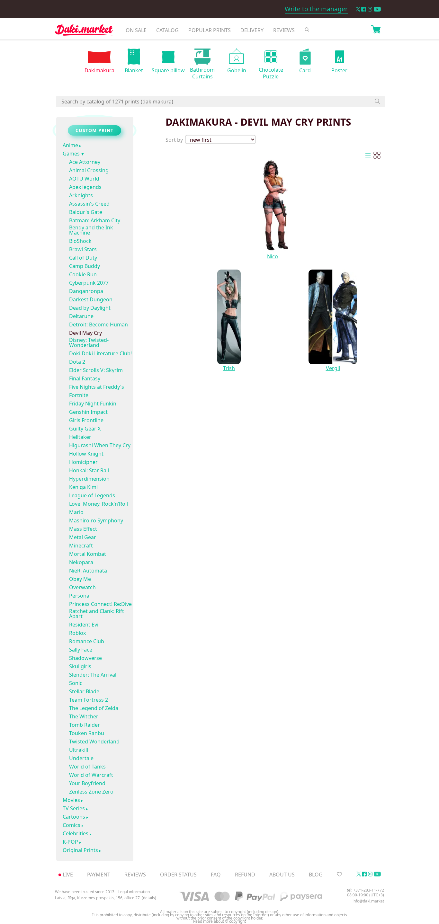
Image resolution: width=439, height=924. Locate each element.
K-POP (70, 842)
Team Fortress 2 (88, 699)
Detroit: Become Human (98, 324)
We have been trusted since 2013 (84, 891)
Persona (79, 595)
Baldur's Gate (85, 212)
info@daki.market (368, 901)
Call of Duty (83, 257)
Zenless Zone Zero (91, 791)
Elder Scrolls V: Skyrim (96, 370)
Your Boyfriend (87, 783)
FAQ (216, 874)
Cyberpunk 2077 (89, 282)
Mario (76, 512)
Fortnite (78, 395)
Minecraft (81, 545)
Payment (98, 874)
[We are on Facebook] (363, 9)
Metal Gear (82, 537)
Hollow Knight (86, 453)
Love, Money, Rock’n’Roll (98, 503)
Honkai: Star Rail (89, 470)
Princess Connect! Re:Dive (100, 604)
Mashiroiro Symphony (96, 520)
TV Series (74, 809)
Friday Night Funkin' (93, 403)
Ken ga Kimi (83, 487)
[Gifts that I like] (339, 874)
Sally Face (80, 649)
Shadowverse (85, 658)
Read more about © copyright (219, 921)
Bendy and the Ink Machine (91, 230)
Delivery (252, 30)
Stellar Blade (84, 691)
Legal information (134, 891)
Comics (71, 825)
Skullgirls (80, 666)
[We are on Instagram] (370, 9)
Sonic (75, 683)
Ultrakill (78, 749)
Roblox (77, 632)
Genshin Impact (88, 411)
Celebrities (75, 834)
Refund (245, 874)
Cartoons (74, 817)
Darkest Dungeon (90, 299)
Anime (70, 145)
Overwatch (82, 587)
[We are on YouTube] (377, 9)
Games (71, 154)
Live (68, 874)
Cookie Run (83, 274)
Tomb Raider (84, 724)
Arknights (81, 195)
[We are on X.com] (357, 9)
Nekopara (81, 562)
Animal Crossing (89, 170)
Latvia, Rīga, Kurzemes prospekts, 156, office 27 (97, 898)
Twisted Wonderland (94, 741)
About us (282, 874)
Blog (316, 874)
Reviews (284, 30)
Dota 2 (77, 361)
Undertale (81, 758)
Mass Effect (83, 528)
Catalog (167, 30)
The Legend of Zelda (93, 708)
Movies (71, 800)
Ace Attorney (84, 161)
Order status (178, 874)
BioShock (80, 241)
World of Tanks (87, 766)
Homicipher (83, 462)
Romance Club (86, 641)
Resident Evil (84, 624)
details (149, 898)
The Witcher (83, 716)
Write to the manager (316, 9)
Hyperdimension (89, 478)
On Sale (136, 30)
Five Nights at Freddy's (96, 386)
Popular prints (209, 30)
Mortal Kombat (87, 553)
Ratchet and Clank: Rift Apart (96, 614)
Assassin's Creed (89, 203)
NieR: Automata (88, 570)
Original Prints (80, 850)
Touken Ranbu (86, 733)
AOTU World (84, 178)
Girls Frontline (86, 420)
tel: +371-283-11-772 (365, 890)
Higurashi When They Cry (99, 445)
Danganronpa (86, 291)
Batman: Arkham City (94, 220)
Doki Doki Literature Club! (100, 353)
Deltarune (81, 316)
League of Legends (92, 495)
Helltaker (80, 437)
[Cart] (376, 30)
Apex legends (85, 187)
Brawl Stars (83, 249)
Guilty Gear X (85, 428)
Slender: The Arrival (92, 674)
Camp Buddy (84, 266)
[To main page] (84, 31)
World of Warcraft (91, 774)
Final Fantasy (84, 378)
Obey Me (80, 579)
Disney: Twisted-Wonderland (89, 342)
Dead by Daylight (90, 307)
